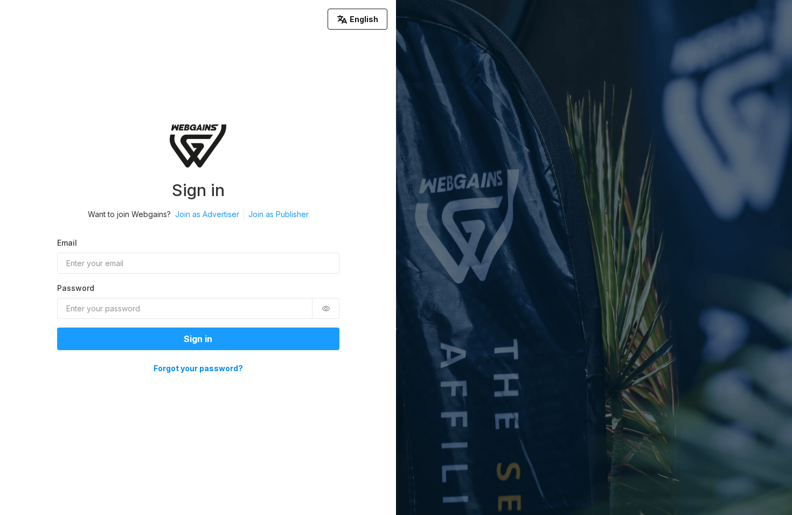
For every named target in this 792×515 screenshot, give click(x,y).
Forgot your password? (198, 368)
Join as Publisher (278, 214)
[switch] (325, 308)
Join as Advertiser (207, 214)
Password (75, 288)
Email (67, 242)
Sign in (198, 338)
